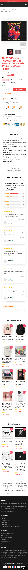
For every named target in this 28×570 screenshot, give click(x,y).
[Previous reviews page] (17, 310)
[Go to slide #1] (10, 52)
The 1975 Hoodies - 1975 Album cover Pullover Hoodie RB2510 (20, 338)
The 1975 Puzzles (5, 11)
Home (2, 9)
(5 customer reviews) (13, 72)
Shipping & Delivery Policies (7, 533)
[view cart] (26, 4)
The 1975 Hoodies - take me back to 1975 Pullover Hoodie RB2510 (7, 338)
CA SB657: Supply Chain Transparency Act (11, 526)
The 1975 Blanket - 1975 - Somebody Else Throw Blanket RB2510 (7, 383)
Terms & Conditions (5, 520)
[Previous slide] (2, 30)
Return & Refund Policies (6, 537)
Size (3, 77)
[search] (23, 4)
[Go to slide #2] (18, 52)
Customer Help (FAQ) (6, 541)
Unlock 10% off (3, 563)
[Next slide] (25, 30)
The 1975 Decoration (11, 9)
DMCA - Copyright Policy (6, 524)
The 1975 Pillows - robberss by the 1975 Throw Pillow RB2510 (20, 360)
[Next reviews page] (25, 310)
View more (14, 418)
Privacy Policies (4, 522)
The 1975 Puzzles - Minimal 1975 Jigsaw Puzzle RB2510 (7, 441)
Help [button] (25, 568)
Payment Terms (4, 535)
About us (3, 518)
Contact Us (3, 539)
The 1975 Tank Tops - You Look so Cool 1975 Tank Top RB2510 (20, 383)
